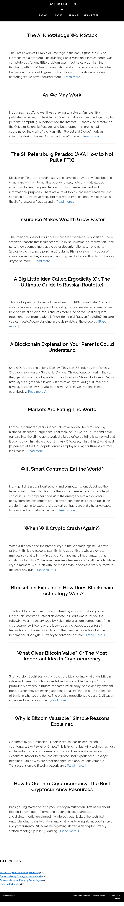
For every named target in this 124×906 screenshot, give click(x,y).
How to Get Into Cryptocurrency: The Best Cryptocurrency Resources (62, 786)
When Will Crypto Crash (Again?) (62, 528)
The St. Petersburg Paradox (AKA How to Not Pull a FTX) (62, 157)
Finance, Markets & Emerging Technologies (21, 880)
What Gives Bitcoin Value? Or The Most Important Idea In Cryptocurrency (62, 656)
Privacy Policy (99, 895)
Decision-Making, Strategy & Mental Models (21, 876)
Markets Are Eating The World (62, 409)
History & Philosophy (10, 884)
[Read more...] (73, 77)
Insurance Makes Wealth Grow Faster (62, 219)
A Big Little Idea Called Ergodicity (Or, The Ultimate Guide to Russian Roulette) (62, 282)
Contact (117, 898)
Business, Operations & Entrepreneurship (20, 872)
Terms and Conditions (81, 895)
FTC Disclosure (114, 895)
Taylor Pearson (62, 4)
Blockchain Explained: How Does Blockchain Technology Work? (62, 590)
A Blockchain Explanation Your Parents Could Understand (62, 347)
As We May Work (62, 95)
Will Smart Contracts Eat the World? (62, 469)
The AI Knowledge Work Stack (62, 35)
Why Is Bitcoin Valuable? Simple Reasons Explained (62, 721)
